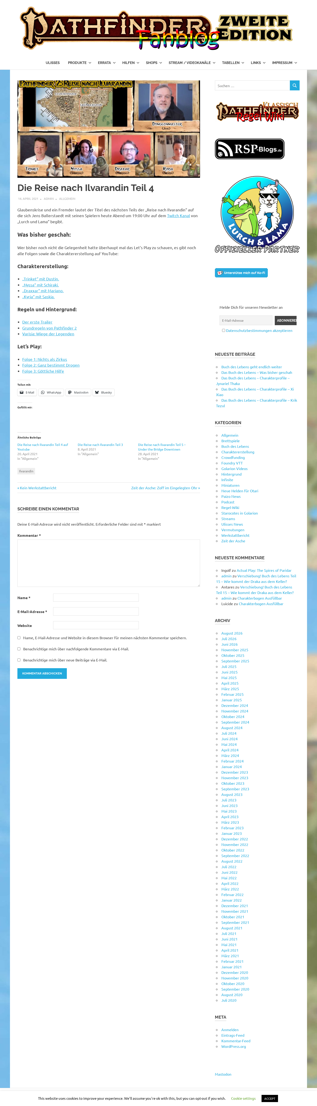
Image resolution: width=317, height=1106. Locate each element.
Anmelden (230, 1029)
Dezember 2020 (234, 972)
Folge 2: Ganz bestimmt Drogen (51, 364)
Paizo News (231, 496)
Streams (228, 518)
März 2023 (230, 822)
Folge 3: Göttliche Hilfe (43, 371)
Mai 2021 (229, 944)
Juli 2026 (228, 638)
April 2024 (230, 749)
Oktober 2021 (232, 916)
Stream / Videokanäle (190, 63)
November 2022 (234, 844)
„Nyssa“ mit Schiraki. (40, 284)
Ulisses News (232, 524)
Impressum (282, 63)
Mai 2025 (229, 677)
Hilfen (128, 63)
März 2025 (230, 688)
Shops (151, 63)
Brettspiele (230, 440)
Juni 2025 (229, 672)
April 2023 (230, 816)
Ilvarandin (26, 471)
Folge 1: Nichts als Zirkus (44, 359)
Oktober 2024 (232, 716)
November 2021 (234, 911)
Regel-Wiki (230, 507)
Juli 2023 (228, 800)
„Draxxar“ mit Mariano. (43, 290)
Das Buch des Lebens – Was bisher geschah (256, 372)
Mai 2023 (229, 811)
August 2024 (232, 727)
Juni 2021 (229, 939)
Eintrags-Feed (232, 1035)
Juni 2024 (229, 738)
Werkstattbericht (235, 535)
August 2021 (232, 927)
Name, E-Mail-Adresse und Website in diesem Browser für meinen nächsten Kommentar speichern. (105, 637)
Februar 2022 (232, 894)
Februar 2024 (232, 761)
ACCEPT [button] (269, 1098)
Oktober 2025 (232, 655)
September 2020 (235, 989)
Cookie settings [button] (243, 1098)
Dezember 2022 (234, 838)
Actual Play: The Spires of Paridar (264, 570)
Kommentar (29, 535)
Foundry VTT (232, 463)
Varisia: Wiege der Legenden (48, 333)
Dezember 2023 (234, 772)
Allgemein (67, 198)
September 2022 (235, 855)
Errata (104, 63)
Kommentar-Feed (235, 1040)
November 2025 (234, 649)
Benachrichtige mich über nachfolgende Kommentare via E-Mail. (76, 648)
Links (256, 63)
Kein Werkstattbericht (38, 487)
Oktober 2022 (232, 850)
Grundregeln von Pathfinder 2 (49, 327)
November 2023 (234, 777)
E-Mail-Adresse (32, 611)
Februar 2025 (232, 694)
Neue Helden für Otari (239, 490)
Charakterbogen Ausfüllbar (259, 598)
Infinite (227, 479)
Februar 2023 (232, 827)
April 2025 (230, 683)
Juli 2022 (228, 866)
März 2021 (230, 955)
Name (23, 597)
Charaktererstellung (237, 451)
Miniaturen (230, 485)
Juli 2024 (228, 733)
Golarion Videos (234, 468)
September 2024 (235, 722)
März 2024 (230, 755)
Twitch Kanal (178, 215)
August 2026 (232, 633)
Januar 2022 (231, 900)
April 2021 (230, 950)
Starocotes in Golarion (239, 513)
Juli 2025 (228, 666)
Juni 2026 (229, 644)
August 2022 (232, 861)
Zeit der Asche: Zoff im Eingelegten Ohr (164, 487)
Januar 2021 (231, 966)
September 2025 (235, 660)
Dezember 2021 (234, 905)
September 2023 (235, 788)
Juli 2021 (228, 933)
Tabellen (230, 63)
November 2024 (234, 711)
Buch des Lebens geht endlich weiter (251, 366)
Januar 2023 (231, 833)
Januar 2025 (231, 699)
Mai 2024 (229, 744)
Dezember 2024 (234, 705)
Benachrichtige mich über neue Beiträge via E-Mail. (65, 660)
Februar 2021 (232, 961)
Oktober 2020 (232, 983)
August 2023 (232, 794)
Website (24, 625)
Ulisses (53, 63)
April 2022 (230, 883)
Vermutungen (232, 529)
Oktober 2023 (232, 783)
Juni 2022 (229, 872)
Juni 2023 (229, 805)
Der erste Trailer (37, 321)
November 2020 (234, 978)
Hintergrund (231, 474)
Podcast (227, 501)
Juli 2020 (228, 1000)
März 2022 (230, 889)
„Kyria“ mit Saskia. (38, 296)
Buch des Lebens (235, 446)
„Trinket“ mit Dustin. (40, 278)
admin (49, 198)
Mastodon (223, 1074)
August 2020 (232, 994)
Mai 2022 (229, 877)
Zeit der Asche (233, 540)
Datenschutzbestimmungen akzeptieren (259, 330)
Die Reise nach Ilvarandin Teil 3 (100, 444)
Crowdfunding (233, 457)
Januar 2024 (231, 766)
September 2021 (235, 922)
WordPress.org (233, 1046)
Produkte (77, 63)
